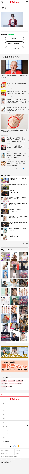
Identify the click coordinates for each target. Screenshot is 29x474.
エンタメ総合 (5, 426)
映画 (4, 422)
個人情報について (19, 450)
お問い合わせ (18, 453)
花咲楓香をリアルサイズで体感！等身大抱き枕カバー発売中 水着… (18, 217)
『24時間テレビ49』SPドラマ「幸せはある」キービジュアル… (17, 179)
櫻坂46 (19, 383)
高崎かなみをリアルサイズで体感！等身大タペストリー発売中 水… (18, 235)
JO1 (11, 386)
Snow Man (20, 380)
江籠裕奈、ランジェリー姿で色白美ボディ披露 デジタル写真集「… (18, 204)
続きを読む (14, 38)
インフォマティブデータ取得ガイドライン (9, 456)
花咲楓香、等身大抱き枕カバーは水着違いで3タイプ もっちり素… (18, 198)
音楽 (4, 418)
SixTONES (12, 380)
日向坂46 (4, 386)
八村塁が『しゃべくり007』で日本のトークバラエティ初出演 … (18, 191)
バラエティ (5, 410)
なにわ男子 (5, 383)
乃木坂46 (12, 383)
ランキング (5, 433)
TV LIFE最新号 (6, 441)
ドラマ (4, 407)
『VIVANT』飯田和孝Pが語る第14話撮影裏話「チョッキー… (18, 223)
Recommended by (19, 168)
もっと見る (25, 243)
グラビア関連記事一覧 (14, 48)
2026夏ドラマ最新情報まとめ (14, 43)
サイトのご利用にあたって (6, 450)
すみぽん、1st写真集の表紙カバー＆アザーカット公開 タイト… (18, 229)
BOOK (4, 437)
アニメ (4, 414)
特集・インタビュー (7, 430)
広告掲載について (4, 453)
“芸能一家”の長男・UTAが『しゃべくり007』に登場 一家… (17, 210)
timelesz (4, 380)
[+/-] (27, 426)
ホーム (2, 394)
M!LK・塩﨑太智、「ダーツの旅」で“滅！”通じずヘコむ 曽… (18, 185)
